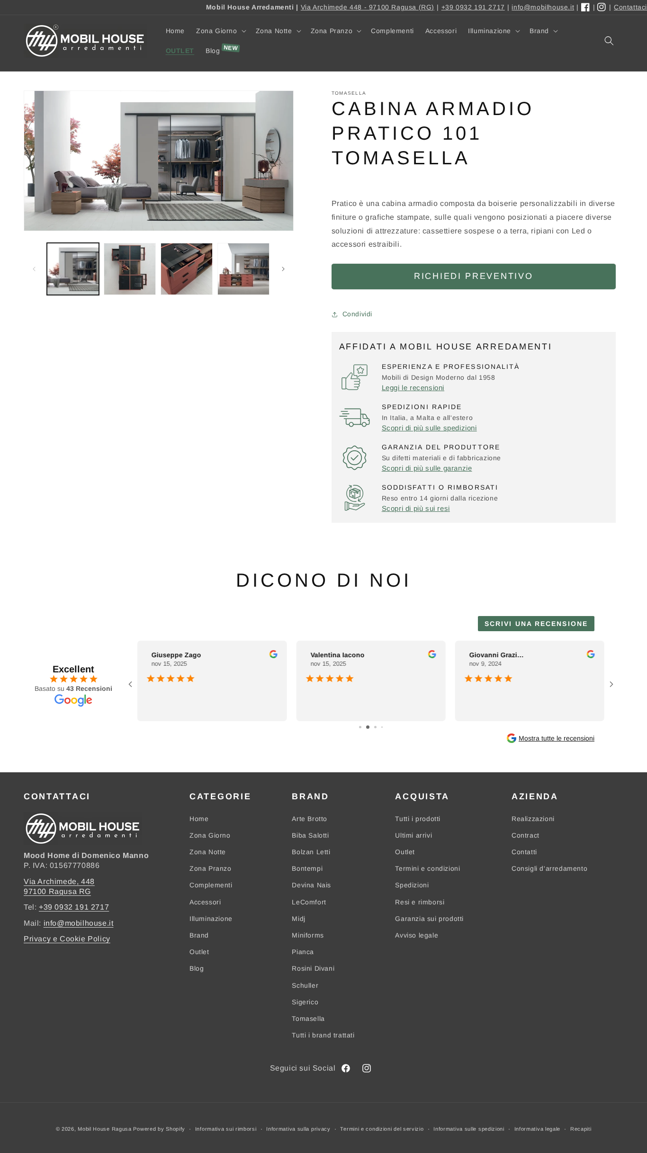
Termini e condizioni (427, 868)
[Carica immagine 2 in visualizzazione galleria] (130, 269)
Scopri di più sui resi (416, 508)
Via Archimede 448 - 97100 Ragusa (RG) (367, 7)
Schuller (305, 985)
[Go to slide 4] (382, 727)
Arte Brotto (309, 818)
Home (198, 818)
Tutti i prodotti (417, 818)
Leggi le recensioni (413, 388)
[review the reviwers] (273, 656)
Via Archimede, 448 (59, 881)
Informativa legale (537, 1129)
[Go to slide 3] (375, 727)
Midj (298, 918)
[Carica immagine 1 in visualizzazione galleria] (73, 269)
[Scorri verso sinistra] (34, 269)
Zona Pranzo (210, 868)
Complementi (211, 885)
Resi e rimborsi (419, 902)
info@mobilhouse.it (543, 7)
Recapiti (581, 1129)
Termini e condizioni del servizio (381, 1129)
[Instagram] (602, 7)
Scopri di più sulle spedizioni (429, 428)
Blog (196, 968)
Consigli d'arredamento (549, 868)
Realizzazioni (533, 818)
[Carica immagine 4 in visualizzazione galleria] (243, 269)
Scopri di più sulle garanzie (427, 468)
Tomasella (308, 1018)
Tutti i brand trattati (323, 1035)
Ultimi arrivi (413, 835)
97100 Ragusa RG (57, 891)
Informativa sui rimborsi (226, 1129)
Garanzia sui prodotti (429, 918)
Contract (525, 835)
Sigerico (305, 1002)
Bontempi (307, 868)
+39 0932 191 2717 (473, 7)
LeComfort (309, 902)
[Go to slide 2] (367, 727)
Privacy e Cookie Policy (67, 939)
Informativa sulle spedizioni (468, 1129)
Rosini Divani (313, 968)
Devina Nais (311, 885)
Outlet (199, 952)
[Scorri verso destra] (283, 269)
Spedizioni (412, 885)
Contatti (524, 852)
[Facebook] (586, 7)
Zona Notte (207, 852)
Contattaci (630, 7)
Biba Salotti (310, 835)
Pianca (303, 952)
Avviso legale (416, 935)
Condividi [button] (357, 314)
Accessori (205, 902)
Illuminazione (211, 918)
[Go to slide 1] (360, 727)
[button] (220, 31)
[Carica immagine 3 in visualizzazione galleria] (187, 269)
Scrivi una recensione (536, 623)
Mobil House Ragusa (105, 1129)
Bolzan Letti (311, 852)
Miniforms (308, 935)
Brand (199, 935)
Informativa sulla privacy (298, 1129)
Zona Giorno (210, 835)
